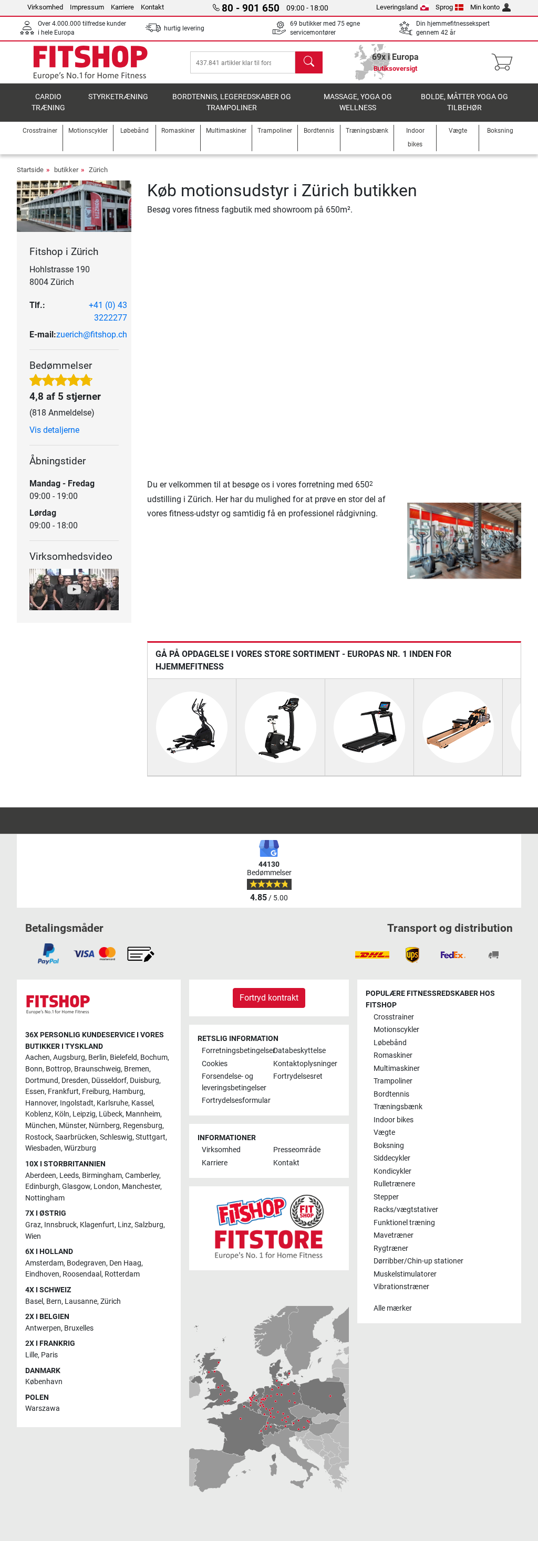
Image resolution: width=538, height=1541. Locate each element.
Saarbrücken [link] (76, 1137)
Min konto (485, 7)
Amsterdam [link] (44, 1263)
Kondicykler (392, 1171)
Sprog (444, 7)
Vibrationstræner (401, 1286)
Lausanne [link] (81, 1301)
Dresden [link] (74, 1080)
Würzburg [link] (80, 1148)
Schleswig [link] (116, 1137)
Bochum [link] (154, 1057)
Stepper (386, 1197)
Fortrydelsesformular (233, 1100)
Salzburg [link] (148, 1224)
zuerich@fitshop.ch (91, 334)
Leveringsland (397, 7)
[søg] (309, 62)
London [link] (106, 1186)
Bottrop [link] (58, 1069)
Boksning (389, 1145)
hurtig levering (184, 28)
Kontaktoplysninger (304, 1063)
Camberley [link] (142, 1175)
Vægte (384, 1132)
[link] (48, 954)
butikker (66, 170)
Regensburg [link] (142, 1125)
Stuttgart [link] (150, 1137)
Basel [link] (34, 1301)
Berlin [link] (97, 1057)
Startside (30, 170)
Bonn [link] (34, 1069)
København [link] (44, 1381)
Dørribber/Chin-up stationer (418, 1261)
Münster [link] (72, 1125)
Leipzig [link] (84, 1114)
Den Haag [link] (125, 1263)
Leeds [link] (69, 1175)
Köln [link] (62, 1114)
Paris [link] (49, 1355)
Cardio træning (48, 102)
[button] (409, 540)
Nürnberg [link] (104, 1125)
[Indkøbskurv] (505, 62)
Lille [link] (31, 1355)
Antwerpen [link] (43, 1328)
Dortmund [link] (41, 1080)
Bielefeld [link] (123, 1057)
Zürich (98, 170)
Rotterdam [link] (122, 1274)
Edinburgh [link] (42, 1186)
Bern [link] (53, 1301)
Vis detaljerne (54, 430)
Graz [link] (33, 1224)
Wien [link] (33, 1236)
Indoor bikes (393, 1119)
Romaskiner (393, 1055)
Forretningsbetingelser (233, 1050)
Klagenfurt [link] (97, 1224)
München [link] (40, 1125)
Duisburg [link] (144, 1080)
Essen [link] (35, 1091)
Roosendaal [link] (82, 1274)
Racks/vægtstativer (406, 1209)
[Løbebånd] (369, 727)
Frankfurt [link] (63, 1091)
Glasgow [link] (76, 1186)
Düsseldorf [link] (109, 1080)
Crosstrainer (394, 1017)
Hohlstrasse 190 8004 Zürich (59, 275)
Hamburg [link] (127, 1091)
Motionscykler (396, 1029)
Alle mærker (393, 1308)
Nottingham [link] (45, 1198)
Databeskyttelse (299, 1050)
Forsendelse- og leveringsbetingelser (233, 1082)
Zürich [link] (110, 1301)
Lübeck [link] (110, 1114)
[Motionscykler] (280, 727)
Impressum (87, 7)
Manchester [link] (141, 1186)
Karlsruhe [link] (112, 1103)
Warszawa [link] (42, 1408)
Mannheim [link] (143, 1114)
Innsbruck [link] (60, 1224)
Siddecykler (392, 1158)
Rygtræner (391, 1248)
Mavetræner (393, 1235)
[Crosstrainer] (191, 727)
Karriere (122, 7)
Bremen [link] (136, 1069)
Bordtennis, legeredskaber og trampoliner (231, 102)
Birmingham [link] (102, 1175)
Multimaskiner (397, 1068)
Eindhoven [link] (42, 1274)
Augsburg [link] (69, 1057)
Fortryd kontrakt (269, 998)
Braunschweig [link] (97, 1069)
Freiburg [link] (95, 1091)
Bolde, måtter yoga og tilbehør (464, 102)
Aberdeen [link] (40, 1175)
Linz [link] (124, 1224)
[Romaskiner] (458, 727)
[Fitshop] (90, 62)
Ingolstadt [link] (77, 1103)
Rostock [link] (38, 1137)
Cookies (214, 1063)
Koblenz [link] (38, 1114)
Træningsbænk (398, 1106)
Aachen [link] (37, 1057)
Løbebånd (390, 1042)
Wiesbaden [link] (43, 1148)
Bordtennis (391, 1094)
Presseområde (296, 1149)
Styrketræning (118, 96)
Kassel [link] (142, 1103)
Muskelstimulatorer (405, 1274)
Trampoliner (393, 1081)
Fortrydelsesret (298, 1076)
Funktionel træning (404, 1222)
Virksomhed (45, 7)
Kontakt (152, 7)
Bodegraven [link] (86, 1263)
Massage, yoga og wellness (358, 102)
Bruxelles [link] (79, 1328)
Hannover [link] (41, 1103)
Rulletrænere (394, 1183)
